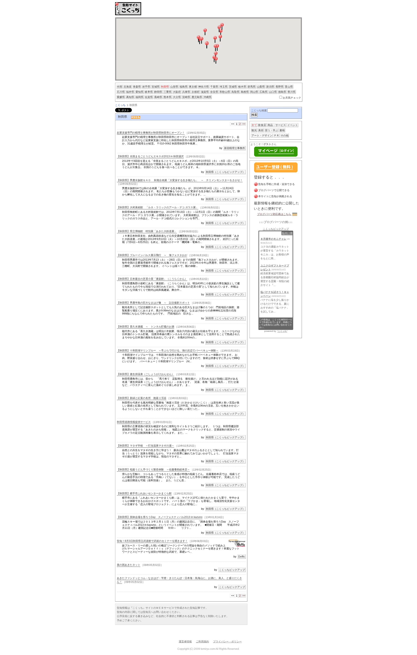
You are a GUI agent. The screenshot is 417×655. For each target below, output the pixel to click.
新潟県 (270, 86)
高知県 (130, 97)
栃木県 (242, 86)
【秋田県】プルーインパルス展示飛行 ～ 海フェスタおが (152, 255)
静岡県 (158, 91)
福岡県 (139, 97)
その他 (284, 135)
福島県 (183, 86)
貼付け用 (287, 233)
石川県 (121, 91)
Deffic (241, 556)
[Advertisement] (194, 8)
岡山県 (254, 91)
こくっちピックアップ (232, 569)
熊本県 (167, 97)
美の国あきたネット (128, 564)
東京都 (193, 86)
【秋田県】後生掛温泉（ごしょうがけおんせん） (145, 374)
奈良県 (214, 91)
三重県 (167, 91)
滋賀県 (205, 91)
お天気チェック (292, 97)
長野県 (279, 86)
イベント (292, 125)
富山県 (289, 86)
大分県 (177, 97)
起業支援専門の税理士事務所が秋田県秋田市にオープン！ (151, 132)
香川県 (291, 91)
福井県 (130, 91)
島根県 (245, 91)
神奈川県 (203, 86)
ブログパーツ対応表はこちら (274, 214)
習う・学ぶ (271, 130)
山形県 (174, 86)
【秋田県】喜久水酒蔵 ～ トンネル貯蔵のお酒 (145, 326)
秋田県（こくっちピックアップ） (225, 172)
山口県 (273, 91)
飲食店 (262, 125)
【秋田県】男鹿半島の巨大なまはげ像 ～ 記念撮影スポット (153, 302)
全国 (119, 86)
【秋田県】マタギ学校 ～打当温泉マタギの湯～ (145, 445)
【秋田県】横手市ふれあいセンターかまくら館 (144, 493)
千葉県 (214, 86)
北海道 (127, 86)
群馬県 (251, 86)
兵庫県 (186, 91)
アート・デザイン (262, 135)
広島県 (263, 91)
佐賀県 (149, 97)
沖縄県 (207, 97)
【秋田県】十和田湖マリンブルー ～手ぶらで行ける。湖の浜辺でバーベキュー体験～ (167, 350)
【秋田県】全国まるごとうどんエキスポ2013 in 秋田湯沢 (150, 156)
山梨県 (261, 86)
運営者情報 (185, 641)
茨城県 (233, 86)
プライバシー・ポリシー (227, 641)
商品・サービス (277, 125)
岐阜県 (149, 91)
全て (254, 125)
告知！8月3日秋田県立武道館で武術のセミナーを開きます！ (152, 541)
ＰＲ (276, 135)
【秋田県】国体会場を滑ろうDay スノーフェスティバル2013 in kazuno (159, 517)
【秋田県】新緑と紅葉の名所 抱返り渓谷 (141, 398)
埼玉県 (223, 86)
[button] (207, 44)
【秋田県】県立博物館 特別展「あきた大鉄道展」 (147, 231)
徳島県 (282, 91)
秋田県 (165, 86)
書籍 (282, 130)
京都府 (195, 91)
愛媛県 (121, 97)
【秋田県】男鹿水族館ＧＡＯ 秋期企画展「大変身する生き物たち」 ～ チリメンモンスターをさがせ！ (180, 180)
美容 (260, 130)
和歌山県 (225, 91)
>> (243, 124)
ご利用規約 (202, 641)
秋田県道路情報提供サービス (134, 421)
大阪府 (177, 91)
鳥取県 (235, 91)
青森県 (137, 86)
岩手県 (146, 86)
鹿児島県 (197, 97)
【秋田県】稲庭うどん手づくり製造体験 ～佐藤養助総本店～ (153, 469)
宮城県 (155, 86)
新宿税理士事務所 (234, 148)
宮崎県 (186, 97)
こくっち (120, 105)
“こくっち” (282, 331)
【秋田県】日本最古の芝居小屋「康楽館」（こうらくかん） (152, 278)
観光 (254, 130)
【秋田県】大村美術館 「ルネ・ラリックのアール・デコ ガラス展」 (157, 207)
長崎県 (158, 97)
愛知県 (139, 91)
